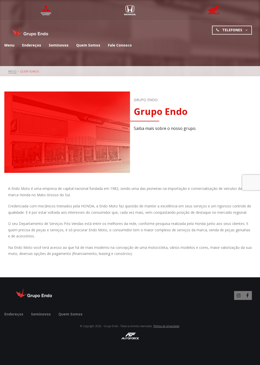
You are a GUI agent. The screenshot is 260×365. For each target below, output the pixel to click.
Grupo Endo (30, 31)
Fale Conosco (120, 45)
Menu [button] (9, 45)
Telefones (232, 29)
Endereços (31, 45)
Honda (129, 10)
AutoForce (130, 336)
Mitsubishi (46, 10)
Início (12, 71)
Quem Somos (88, 45)
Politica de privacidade (166, 326)
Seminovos (59, 45)
